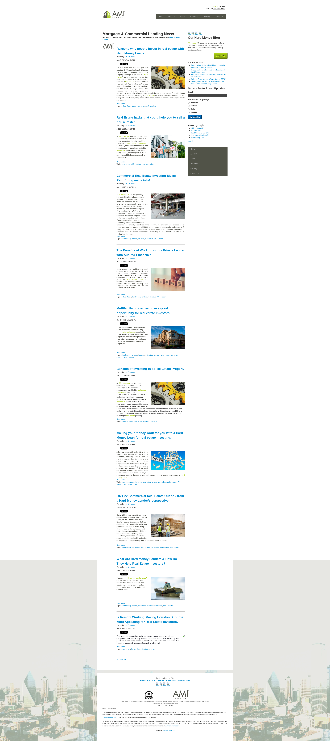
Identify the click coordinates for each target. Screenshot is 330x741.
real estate (141, 106)
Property (154, 421)
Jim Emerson (130, 57)
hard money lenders (129, 239)
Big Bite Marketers (169, 730)
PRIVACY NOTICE (148, 681)
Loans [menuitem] (182, 17)
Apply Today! (221, 56)
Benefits (146, 421)
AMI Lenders (151, 106)
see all (190, 141)
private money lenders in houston (164, 482)
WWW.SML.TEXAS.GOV (109, 717)
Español (222, 6)
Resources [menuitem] (194, 17)
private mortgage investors (132, 482)
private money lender (162, 355)
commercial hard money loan (133, 547)
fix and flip (135, 649)
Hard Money (126, 297)
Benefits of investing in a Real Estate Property (150, 368)
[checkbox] (208, 108)
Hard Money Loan (148, 164)
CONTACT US (184, 681)
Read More (121, 104)
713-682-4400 (219, 9)
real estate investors (161, 547)
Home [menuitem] (161, 17)
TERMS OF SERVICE (167, 681)
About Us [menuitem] (171, 17)
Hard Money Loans (129, 106)
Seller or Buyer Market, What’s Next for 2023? (208, 79)
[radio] (208, 103)
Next (125, 659)
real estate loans (135, 279)
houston (141, 239)
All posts (120, 659)
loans (131, 421)
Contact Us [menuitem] (219, 17)
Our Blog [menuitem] (206, 17)
